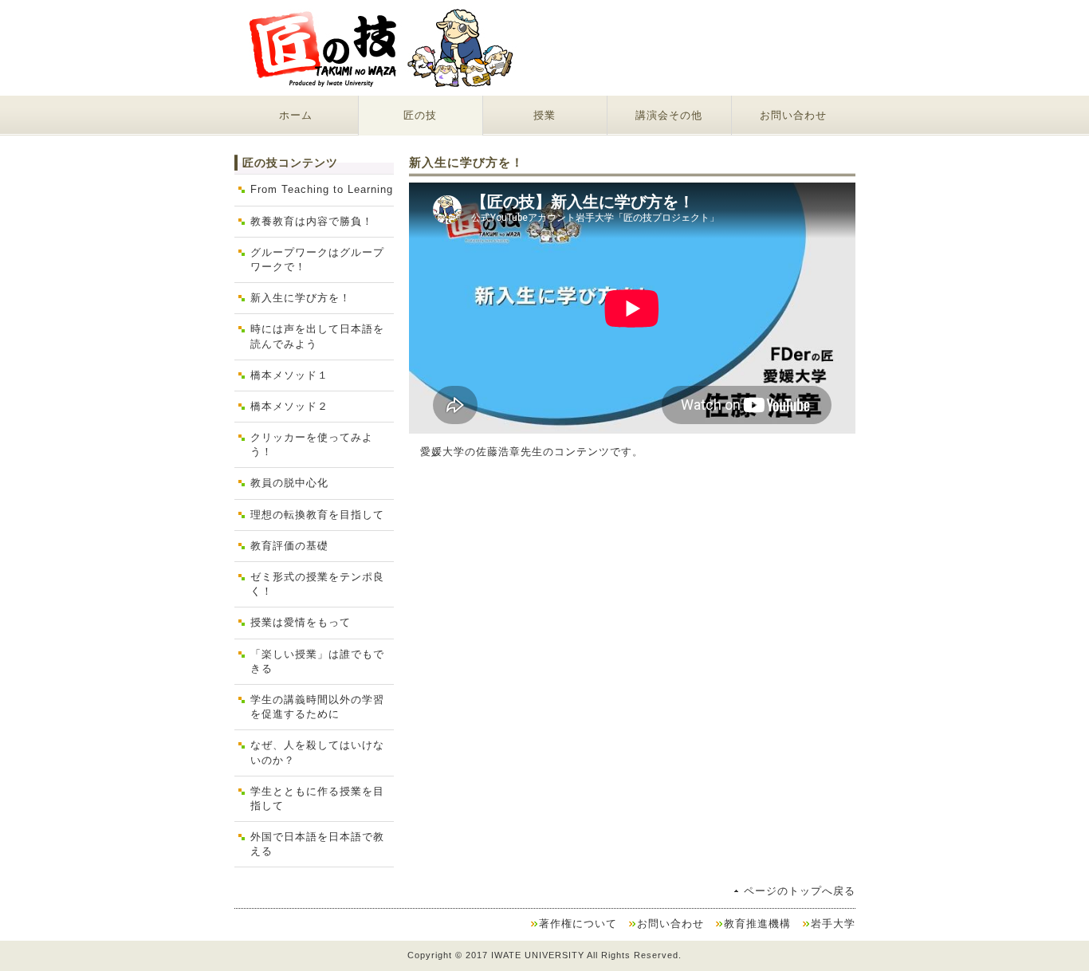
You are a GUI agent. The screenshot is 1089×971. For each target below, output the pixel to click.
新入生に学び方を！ (300, 298)
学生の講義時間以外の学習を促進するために (317, 707)
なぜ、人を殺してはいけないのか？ (317, 752)
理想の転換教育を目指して (317, 515)
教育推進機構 (757, 924)
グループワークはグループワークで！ (317, 259)
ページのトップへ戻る (799, 891)
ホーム (296, 115)
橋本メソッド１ (289, 375)
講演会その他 (668, 115)
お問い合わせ (793, 115)
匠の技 (420, 115)
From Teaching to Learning (321, 189)
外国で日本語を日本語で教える (317, 844)
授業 (544, 115)
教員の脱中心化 (289, 483)
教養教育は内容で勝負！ (311, 221)
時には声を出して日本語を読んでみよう (317, 336)
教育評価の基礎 (289, 546)
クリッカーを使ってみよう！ (311, 444)
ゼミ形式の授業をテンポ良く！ (317, 584)
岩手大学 (833, 924)
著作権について (578, 924)
